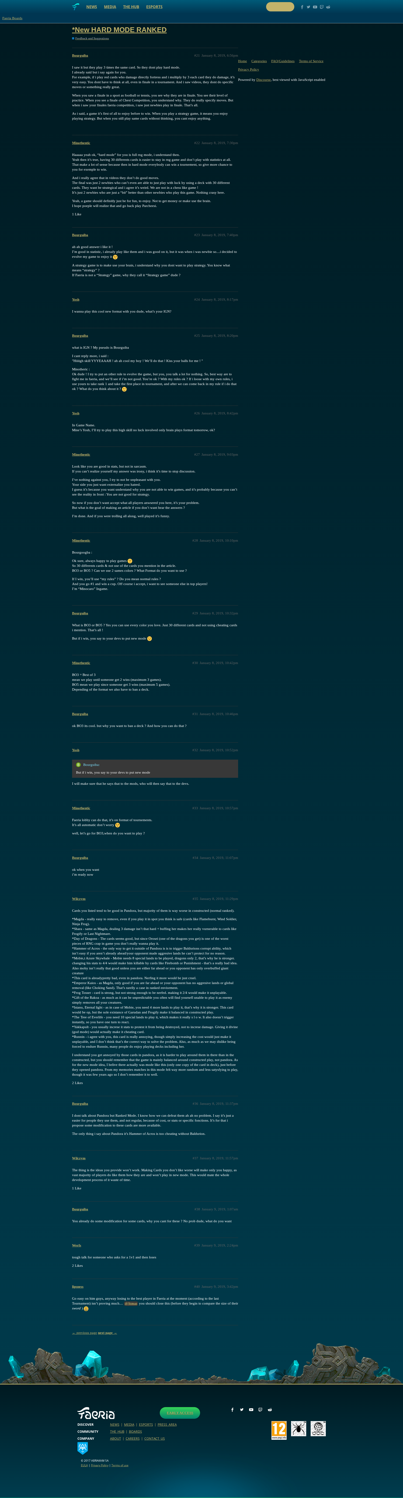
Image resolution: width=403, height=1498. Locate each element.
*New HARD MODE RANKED (119, 30)
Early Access (180, 1413)
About (115, 1438)
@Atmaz (131, 1303)
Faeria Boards (12, 18)
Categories (259, 61)
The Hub (131, 6)
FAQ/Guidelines (283, 61)
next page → (107, 1333)
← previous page (84, 1333)
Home (242, 61)
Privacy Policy (248, 69)
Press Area (167, 1424)
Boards (135, 1431)
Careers (133, 1438)
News (91, 6)
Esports (154, 6)
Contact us (154, 1438)
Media (110, 6)
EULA (84, 1465)
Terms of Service (311, 61)
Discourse (263, 80)
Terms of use (120, 1465)
